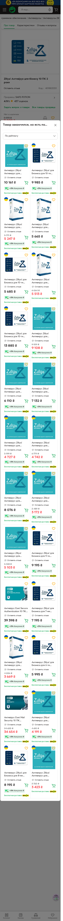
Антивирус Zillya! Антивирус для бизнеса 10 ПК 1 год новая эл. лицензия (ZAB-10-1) (14, 226)
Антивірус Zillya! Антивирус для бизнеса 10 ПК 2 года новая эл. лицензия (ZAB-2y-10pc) (15, 172)
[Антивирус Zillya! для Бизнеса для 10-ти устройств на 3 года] (16, 318)
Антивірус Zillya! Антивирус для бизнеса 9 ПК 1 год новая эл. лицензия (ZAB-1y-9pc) (14, 555)
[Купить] (26, 182)
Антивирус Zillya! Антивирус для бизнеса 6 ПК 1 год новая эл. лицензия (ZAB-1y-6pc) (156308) (43, 775)
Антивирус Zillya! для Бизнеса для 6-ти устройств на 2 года (43, 664)
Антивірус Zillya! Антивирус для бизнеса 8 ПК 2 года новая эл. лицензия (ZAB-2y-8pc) (15, 500)
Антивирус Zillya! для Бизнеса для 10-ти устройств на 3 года (15, 335)
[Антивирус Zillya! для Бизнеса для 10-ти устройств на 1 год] (16, 265)
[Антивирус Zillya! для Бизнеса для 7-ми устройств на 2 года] (44, 593)
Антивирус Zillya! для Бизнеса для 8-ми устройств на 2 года (15, 775)
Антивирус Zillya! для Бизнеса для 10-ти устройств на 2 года (43, 172)
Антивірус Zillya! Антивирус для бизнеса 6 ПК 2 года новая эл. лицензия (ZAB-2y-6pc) (15, 391)
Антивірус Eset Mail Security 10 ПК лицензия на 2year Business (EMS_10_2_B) (16, 719)
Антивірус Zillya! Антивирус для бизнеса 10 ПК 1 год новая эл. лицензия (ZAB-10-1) (42, 226)
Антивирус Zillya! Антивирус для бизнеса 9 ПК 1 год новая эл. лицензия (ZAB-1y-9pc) (14, 445)
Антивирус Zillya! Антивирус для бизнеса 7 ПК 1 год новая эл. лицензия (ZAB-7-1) (14, 664)
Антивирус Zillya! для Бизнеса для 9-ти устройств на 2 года (43, 555)
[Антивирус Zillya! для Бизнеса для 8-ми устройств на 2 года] (16, 758)
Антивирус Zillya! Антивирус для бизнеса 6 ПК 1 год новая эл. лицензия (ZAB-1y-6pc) (42, 500)
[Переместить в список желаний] (26, 146)
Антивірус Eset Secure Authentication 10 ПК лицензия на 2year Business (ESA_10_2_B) (16, 610)
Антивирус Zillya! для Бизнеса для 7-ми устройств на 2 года (43, 610)
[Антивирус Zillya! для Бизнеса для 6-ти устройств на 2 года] (44, 647)
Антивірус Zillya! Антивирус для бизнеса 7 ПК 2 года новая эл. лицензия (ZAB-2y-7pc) (42, 391)
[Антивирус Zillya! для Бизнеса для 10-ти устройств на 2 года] (44, 155)
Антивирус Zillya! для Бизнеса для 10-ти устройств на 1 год (15, 281)
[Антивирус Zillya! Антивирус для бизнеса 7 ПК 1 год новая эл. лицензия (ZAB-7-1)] (16, 647)
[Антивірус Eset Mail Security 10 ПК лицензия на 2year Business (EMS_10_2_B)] (16, 702)
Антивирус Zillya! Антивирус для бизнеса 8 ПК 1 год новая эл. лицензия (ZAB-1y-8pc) (42, 719)
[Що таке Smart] (25, 193)
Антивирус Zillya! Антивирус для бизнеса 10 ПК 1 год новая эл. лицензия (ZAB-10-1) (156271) (42, 281)
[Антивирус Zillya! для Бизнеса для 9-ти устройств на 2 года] (44, 538)
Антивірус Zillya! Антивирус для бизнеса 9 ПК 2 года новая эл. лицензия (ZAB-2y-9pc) (42, 335)
